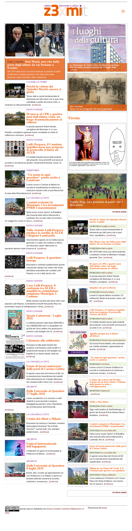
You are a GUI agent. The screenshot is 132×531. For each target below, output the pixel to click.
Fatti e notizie (107, 248)
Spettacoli (105, 391)
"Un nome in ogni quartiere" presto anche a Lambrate (43, 177)
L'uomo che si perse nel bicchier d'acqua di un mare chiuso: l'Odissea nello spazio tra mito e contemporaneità (108, 383)
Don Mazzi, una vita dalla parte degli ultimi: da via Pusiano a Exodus (33, 64)
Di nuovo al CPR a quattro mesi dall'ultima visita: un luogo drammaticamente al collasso (44, 118)
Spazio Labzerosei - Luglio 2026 (43, 317)
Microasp (103, 508)
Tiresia (74, 118)
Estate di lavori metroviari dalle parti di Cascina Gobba (45, 367)
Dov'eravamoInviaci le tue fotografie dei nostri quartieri (91, 107)
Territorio (105, 364)
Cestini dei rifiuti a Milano (43, 418)
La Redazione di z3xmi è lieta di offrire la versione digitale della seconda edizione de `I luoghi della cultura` (94, 67)
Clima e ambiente (108, 475)
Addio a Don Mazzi (99, 402)
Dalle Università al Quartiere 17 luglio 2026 (45, 392)
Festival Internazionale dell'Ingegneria (41, 445)
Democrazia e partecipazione (113, 340)
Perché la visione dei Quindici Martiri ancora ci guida (43, 89)
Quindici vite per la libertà (103, 287)
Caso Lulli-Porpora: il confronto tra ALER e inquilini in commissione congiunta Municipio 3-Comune (42, 291)
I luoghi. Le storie (108, 226)
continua (41, 77)
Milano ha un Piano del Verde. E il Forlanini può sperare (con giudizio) (107, 469)
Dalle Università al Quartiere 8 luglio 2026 (45, 467)
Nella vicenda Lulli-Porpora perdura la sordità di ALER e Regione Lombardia (44, 232)
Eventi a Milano (107, 292)
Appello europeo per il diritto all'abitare (104, 334)
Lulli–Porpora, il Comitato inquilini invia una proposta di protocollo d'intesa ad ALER (44, 148)
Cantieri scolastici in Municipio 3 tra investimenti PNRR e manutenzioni (45, 205)
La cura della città (108, 430)
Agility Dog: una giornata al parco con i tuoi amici (96, 203)
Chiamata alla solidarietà (43, 340)
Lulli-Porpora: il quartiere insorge (43, 259)
